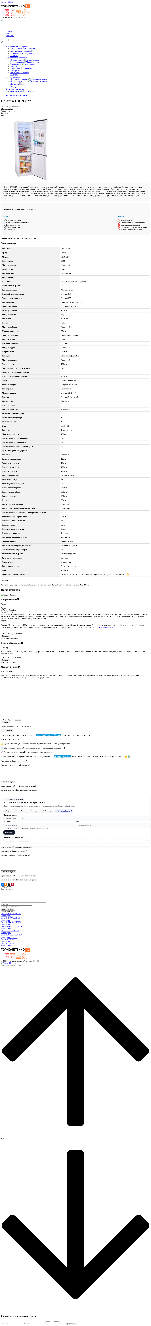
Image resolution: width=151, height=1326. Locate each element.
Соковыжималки (17, 60)
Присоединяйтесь (62, 756)
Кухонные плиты (17, 54)
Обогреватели (16, 91)
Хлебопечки (15, 68)
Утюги (13, 87)
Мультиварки (16, 64)
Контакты (10, 36)
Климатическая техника (15, 89)
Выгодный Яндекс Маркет (48, 735)
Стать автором (7, 730)
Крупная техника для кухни (17, 46)
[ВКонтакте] (2, 884)
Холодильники (16, 48)
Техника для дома (13, 77)
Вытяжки (14, 56)
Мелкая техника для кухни (16, 58)
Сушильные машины (19, 81)
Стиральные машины (19, 79)
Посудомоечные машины (20, 51)
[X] (9, 884)
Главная (9, 31)
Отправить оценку (8, 782)
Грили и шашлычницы (19, 73)
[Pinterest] (12, 884)
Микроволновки (17, 62)
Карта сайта (10, 34)
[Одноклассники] (5, 884)
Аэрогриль (14, 71)
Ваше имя (7, 822)
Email (78, 822)
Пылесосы (14, 84)
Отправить (9, 832)
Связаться (5, 636)
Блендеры (14, 75)
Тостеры (13, 66)
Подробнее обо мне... (107, 627)
